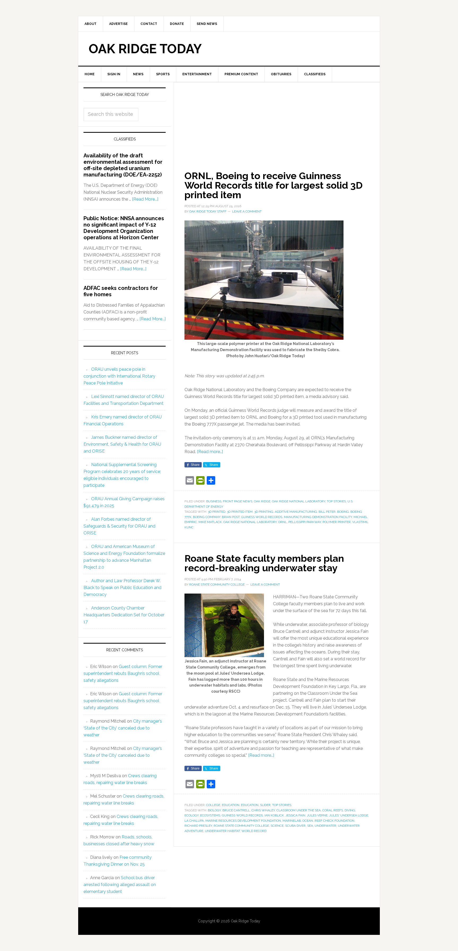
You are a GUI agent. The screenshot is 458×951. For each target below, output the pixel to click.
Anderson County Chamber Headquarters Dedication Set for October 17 (123, 614)
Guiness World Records (261, 517)
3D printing (263, 512)
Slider (265, 805)
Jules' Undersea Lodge (348, 815)
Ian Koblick (274, 815)
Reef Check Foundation (334, 820)
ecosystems (210, 815)
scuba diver (295, 826)
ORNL (282, 522)
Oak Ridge (262, 501)
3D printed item (240, 512)
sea (310, 826)
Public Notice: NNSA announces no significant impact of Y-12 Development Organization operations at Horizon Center (123, 228)
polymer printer (337, 522)
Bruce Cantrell (236, 810)
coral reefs (332, 810)
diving (350, 810)
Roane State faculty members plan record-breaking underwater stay (264, 563)
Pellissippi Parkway (304, 522)
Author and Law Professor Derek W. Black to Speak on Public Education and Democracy (122, 587)
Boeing (343, 512)
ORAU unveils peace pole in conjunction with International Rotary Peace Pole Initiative (119, 376)
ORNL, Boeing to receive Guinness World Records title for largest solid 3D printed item (273, 185)
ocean (307, 820)
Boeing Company (206, 517)
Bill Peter (327, 512)
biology (214, 810)
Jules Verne (317, 815)
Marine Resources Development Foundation (243, 820)
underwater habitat (222, 831)
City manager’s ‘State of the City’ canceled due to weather (122, 728)
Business (213, 501)
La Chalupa (194, 820)
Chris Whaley (263, 810)
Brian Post (231, 517)
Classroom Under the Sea (298, 810)
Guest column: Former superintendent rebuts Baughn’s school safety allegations (122, 673)
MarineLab (292, 820)
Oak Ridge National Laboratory (298, 501)
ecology (191, 815)
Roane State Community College (241, 826)
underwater (325, 826)
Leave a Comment (247, 211)
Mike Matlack (210, 522)
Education (230, 805)
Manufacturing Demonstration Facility (318, 517)
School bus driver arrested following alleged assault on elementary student (119, 884)
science (277, 826)
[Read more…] (210, 451)
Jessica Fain (295, 815)
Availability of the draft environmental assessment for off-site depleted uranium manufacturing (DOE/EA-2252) (122, 165)
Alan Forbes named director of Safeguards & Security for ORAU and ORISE (119, 526)
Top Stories (336, 501)
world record (253, 831)
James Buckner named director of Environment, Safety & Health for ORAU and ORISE (122, 444)
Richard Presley (198, 826)
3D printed (216, 512)
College (213, 805)
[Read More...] (145, 199)
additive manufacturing (296, 512)
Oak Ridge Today (145, 48)
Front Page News (237, 501)
